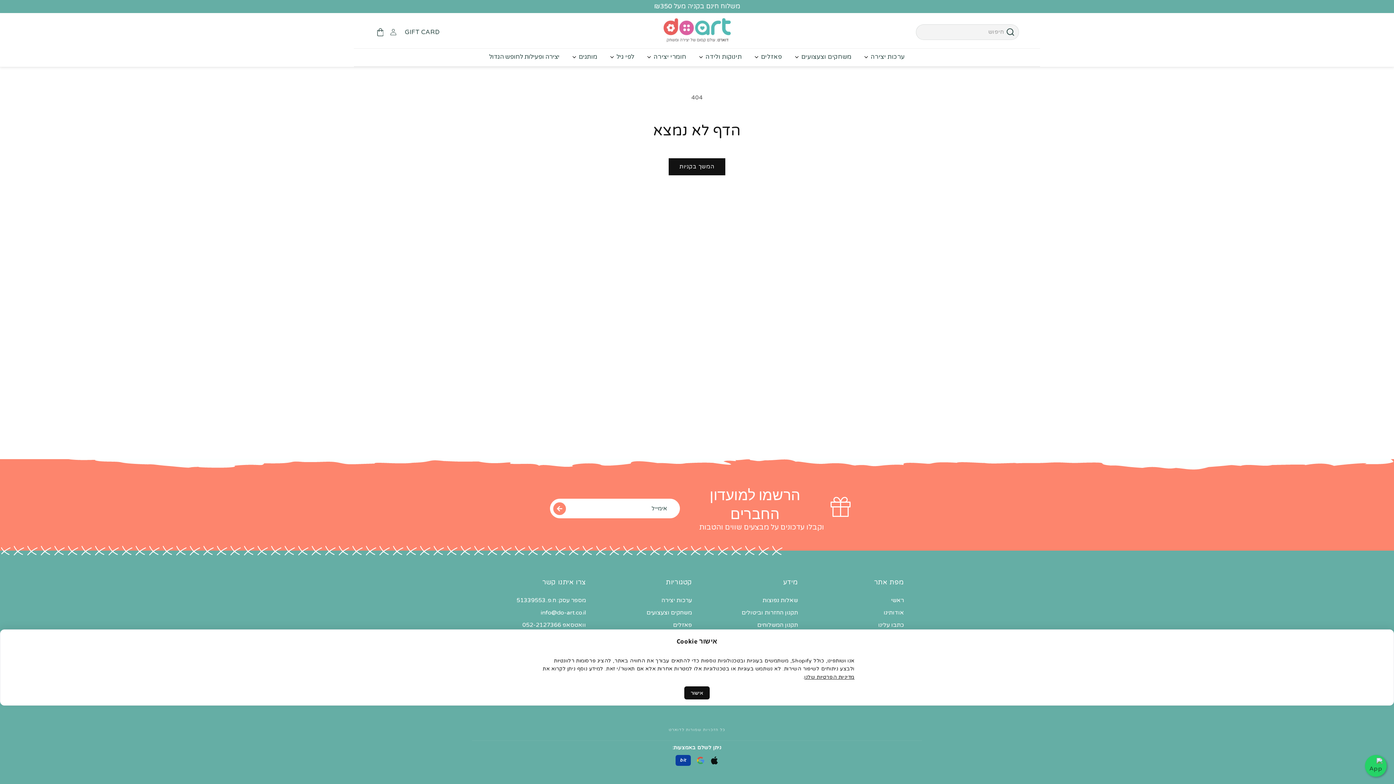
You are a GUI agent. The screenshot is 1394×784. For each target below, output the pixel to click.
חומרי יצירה (669, 57)
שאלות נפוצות (780, 600)
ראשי (897, 600)
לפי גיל (625, 57)
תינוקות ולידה (723, 57)
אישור (697, 693)
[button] (380, 32)
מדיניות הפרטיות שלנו (829, 677)
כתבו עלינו (891, 625)
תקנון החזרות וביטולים (770, 612)
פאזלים (771, 57)
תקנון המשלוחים (777, 625)
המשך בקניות (697, 166)
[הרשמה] (559, 508)
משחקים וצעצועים (826, 57)
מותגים (588, 57)
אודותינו (894, 612)
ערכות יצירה (888, 57)
